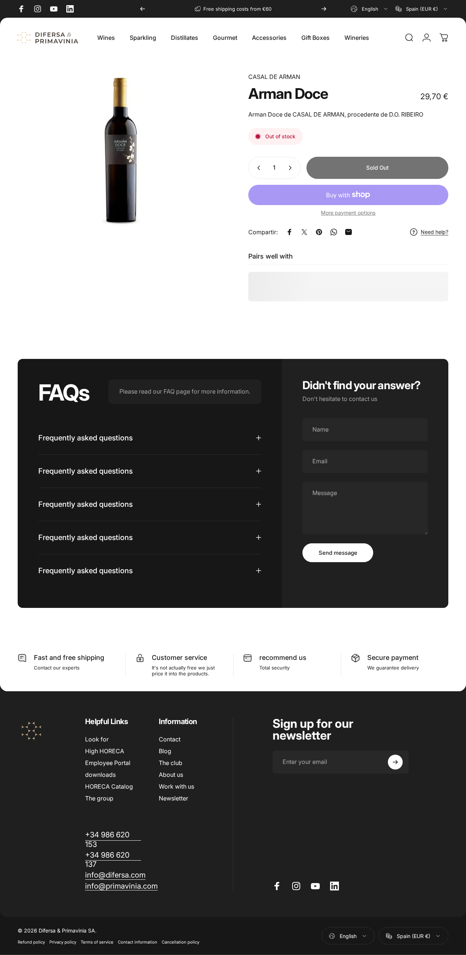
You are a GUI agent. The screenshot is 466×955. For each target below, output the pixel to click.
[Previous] (142, 9)
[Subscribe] (395, 762)
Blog (165, 751)
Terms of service (97, 942)
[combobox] (370, 9)
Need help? (434, 232)
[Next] (324, 9)
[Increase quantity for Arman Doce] (291, 168)
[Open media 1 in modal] (122, 150)
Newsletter (173, 798)
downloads (100, 774)
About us (171, 774)
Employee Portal (107, 763)
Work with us (176, 786)
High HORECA (104, 751)
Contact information (137, 942)
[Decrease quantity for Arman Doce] (257, 168)
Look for (97, 739)
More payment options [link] (348, 213)
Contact (170, 739)
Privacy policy (62, 942)
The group (99, 798)
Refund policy (31, 942)
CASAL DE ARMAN (274, 76)
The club (170, 763)
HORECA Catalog (109, 786)
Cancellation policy (180, 942)
